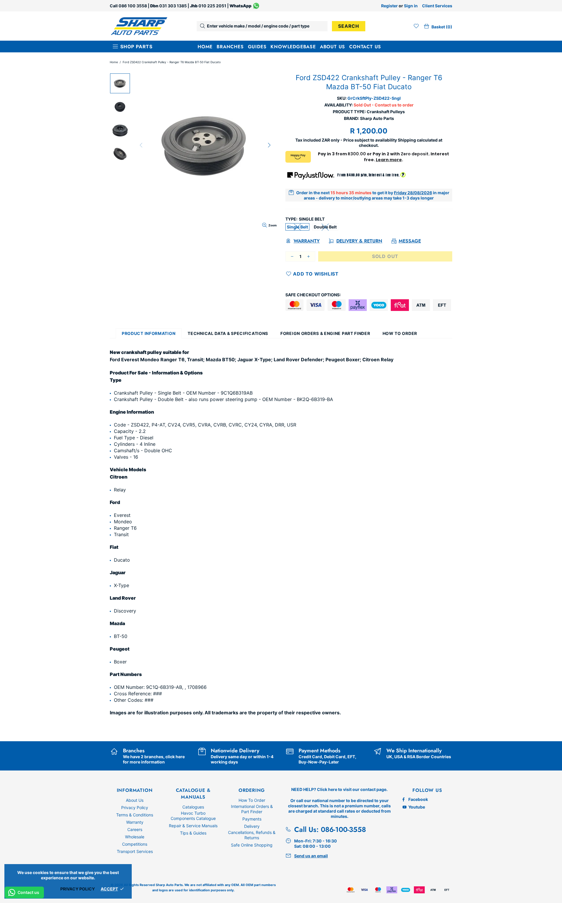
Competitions (134, 844)
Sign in (411, 5)
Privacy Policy (134, 807)
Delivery (252, 826)
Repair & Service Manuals (193, 825)
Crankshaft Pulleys (386, 111)
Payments (251, 818)
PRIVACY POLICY (77, 888)
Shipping (407, 139)
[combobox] (262, 26)
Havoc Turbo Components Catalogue (193, 816)
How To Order (252, 800)
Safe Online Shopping (252, 844)
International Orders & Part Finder (252, 809)
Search (348, 26)
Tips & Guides (193, 832)
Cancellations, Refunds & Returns (251, 835)
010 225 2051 (212, 5)
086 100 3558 (133, 5)
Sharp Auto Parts (139, 26)
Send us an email (311, 855)
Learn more (389, 160)
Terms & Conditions (134, 814)
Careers (134, 829)
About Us (134, 800)
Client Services (437, 5)
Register (389, 5)
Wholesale (134, 836)
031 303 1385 (173, 5)
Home (114, 62)
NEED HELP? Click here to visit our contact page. (339, 789)
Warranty (134, 822)
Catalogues (193, 806)
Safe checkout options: (313, 294)
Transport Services (135, 851)
